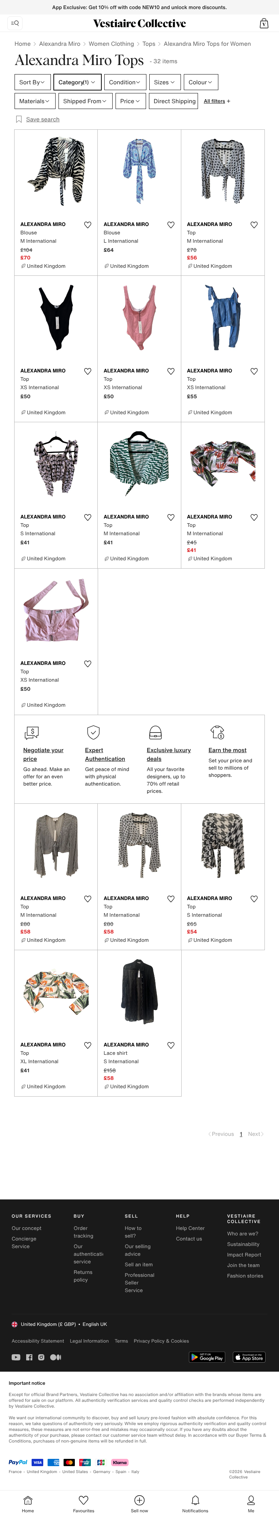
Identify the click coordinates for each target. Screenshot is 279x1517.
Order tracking (83, 1232)
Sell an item (139, 1264)
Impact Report (244, 1255)
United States (75, 1471)
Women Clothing (111, 43)
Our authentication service (91, 1254)
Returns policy (83, 1276)
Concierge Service (24, 1242)
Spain (121, 1471)
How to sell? (133, 1232)
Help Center (190, 1228)
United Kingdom (42, 1471)
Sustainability (243, 1244)
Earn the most (228, 750)
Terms (121, 1341)
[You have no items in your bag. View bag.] (264, 23)
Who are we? (242, 1234)
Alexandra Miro (59, 43)
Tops (148, 43)
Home (23, 43)
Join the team (243, 1265)
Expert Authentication (105, 754)
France (15, 1471)
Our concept (26, 1228)
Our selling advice (138, 1250)
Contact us (189, 1239)
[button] (264, 23)
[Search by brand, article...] (15, 23)
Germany (101, 1471)
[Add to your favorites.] (87, 225)
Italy (136, 1471)
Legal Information (89, 1341)
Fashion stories (245, 1276)
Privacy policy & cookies (161, 1341)
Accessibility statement (38, 1341)
